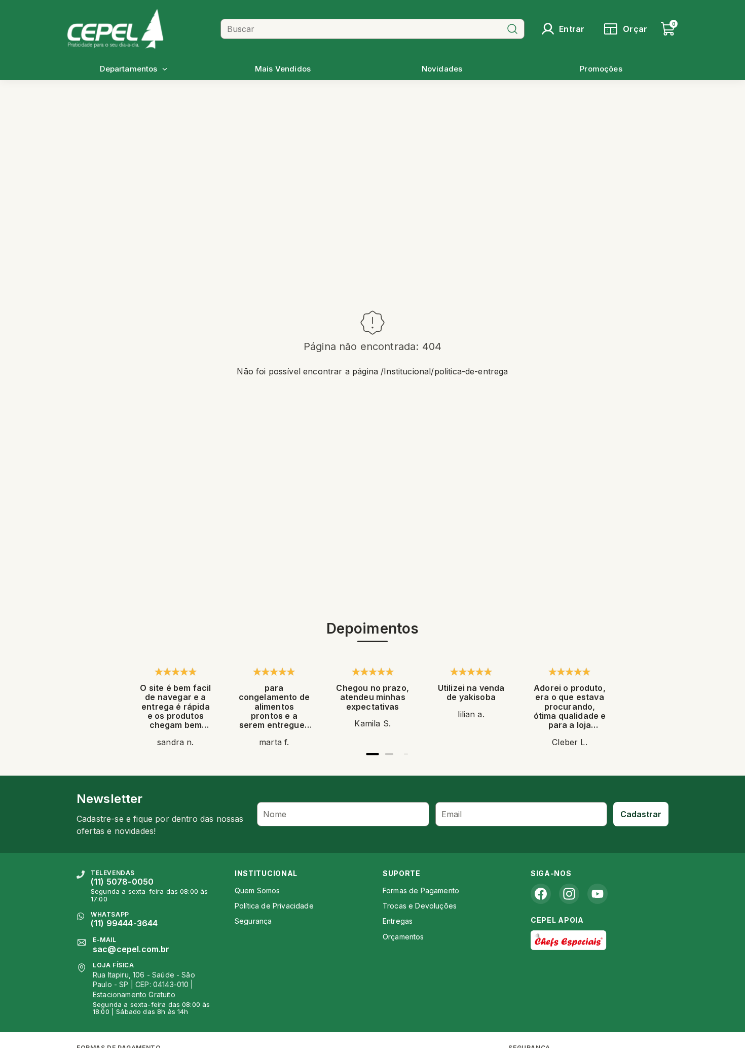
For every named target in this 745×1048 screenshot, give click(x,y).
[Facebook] (541, 894)
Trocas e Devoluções (420, 905)
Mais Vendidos (283, 69)
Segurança (253, 921)
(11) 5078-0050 (122, 881)
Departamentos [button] (128, 69)
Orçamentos (403, 936)
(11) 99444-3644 (124, 923)
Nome (275, 814)
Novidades (442, 69)
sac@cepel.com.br (131, 949)
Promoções (601, 69)
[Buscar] (512, 29)
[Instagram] (569, 894)
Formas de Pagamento (421, 890)
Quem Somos (257, 890)
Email (451, 814)
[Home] (139, 28)
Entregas (398, 921)
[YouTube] (597, 894)
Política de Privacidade (274, 905)
